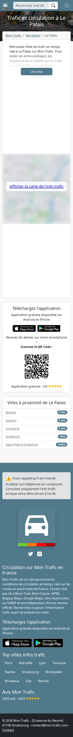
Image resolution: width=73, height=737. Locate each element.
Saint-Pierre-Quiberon (22, 444)
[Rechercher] (53, 5)
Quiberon (13, 436)
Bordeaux (12, 681)
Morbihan (33, 35)
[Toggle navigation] (67, 5)
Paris (8, 663)
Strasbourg (30, 672)
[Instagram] (39, 554)
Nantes (10, 672)
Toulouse (59, 663)
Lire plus (36, 71)
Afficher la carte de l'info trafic (37, 186)
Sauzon (11, 420)
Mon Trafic (13, 35)
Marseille (25, 663)
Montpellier (53, 672)
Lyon (42, 663)
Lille (28, 681)
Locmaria (12, 428)
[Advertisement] (36, 116)
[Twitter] (30, 554)
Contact (8, 730)
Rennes (43, 681)
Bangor (11, 412)
